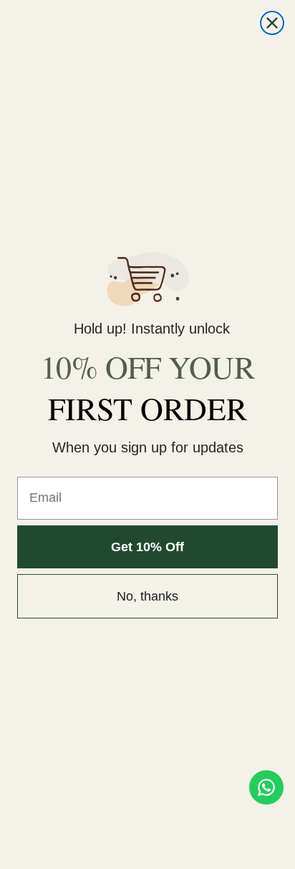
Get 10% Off (147, 547)
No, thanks (147, 596)
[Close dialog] (272, 22)
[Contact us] (266, 787)
